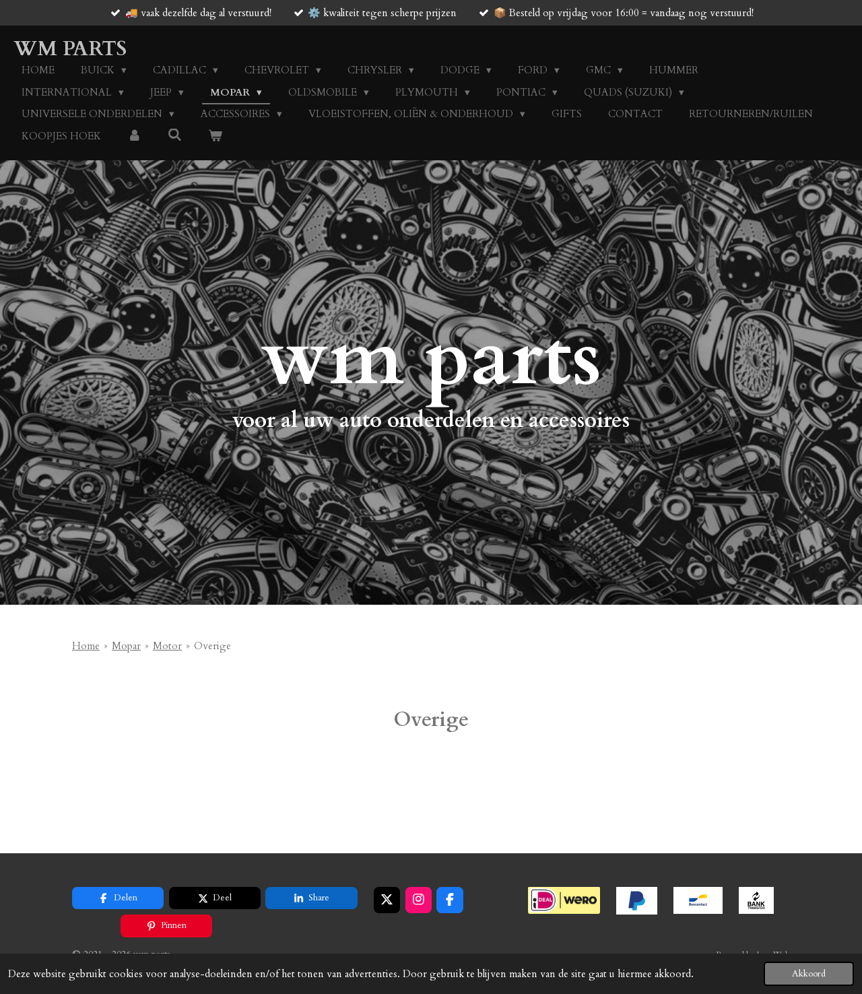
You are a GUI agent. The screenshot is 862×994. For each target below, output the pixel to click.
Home (86, 646)
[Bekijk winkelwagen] (215, 136)
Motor (167, 646)
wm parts (70, 49)
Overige (212, 646)
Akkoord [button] (809, 974)
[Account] (134, 136)
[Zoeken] (175, 135)
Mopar (126, 646)
